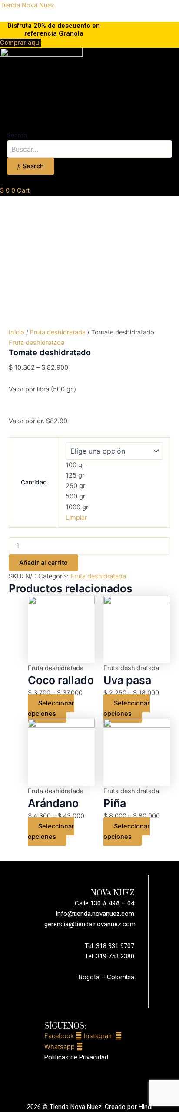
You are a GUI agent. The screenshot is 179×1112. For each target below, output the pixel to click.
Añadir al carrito (43, 563)
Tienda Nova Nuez (27, 5)
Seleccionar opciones (51, 708)
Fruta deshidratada (58, 332)
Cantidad (34, 482)
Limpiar (76, 517)
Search (17, 135)
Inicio (16, 332)
